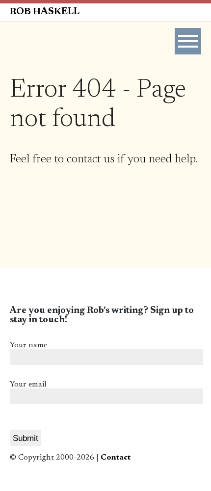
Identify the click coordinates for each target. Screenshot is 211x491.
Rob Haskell (44, 12)
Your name (28, 345)
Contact (116, 458)
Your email (28, 384)
